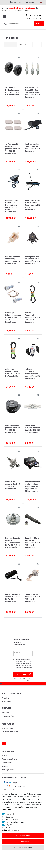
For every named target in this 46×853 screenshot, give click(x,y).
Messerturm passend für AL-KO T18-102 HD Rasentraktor (12, 485)
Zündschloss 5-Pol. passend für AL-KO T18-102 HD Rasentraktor (32, 597)
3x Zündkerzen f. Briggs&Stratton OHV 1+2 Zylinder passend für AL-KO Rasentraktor (32, 92)
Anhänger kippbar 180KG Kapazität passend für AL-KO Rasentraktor (32, 147)
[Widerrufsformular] (4, 743)
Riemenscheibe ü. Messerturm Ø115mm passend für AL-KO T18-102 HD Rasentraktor (12, 542)
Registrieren (6, 701)
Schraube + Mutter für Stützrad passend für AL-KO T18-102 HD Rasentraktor (32, 542)
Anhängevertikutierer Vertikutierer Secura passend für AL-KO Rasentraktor (32, 205)
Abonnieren (21, 674)
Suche (39, 23)
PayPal (9, 825)
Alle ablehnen (23, 842)
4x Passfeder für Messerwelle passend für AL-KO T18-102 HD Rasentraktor (12, 148)
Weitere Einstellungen (10, 830)
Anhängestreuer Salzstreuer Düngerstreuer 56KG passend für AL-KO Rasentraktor (12, 206)
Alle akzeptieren (23, 836)
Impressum (6, 739)
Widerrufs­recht (7, 728)
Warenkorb (6, 716)
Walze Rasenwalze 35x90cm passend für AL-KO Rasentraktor (12, 597)
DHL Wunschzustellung (15, 822)
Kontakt (5, 755)
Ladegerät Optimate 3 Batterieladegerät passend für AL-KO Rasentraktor (32, 373)
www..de (20, 9)
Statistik (9, 817)
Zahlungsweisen (8, 770)
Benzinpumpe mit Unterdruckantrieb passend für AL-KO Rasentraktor (32, 260)
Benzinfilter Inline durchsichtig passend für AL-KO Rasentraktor (12, 260)
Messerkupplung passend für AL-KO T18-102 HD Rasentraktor (12, 428)
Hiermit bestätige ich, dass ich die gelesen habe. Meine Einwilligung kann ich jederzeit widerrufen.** (24, 663)
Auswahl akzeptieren (23, 848)
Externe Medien (12, 820)
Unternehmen (7, 763)
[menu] (4, 16)
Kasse (13, 716)
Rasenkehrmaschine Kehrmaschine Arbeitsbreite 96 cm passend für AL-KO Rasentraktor (32, 486)
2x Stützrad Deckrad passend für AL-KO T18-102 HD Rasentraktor (12, 91)
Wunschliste (18, 57)
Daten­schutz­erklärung (10, 732)
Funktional (10, 827)
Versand (5, 766)
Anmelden (5, 698)
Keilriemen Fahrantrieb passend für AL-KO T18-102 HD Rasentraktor (32, 317)
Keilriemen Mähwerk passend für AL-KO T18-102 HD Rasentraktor (12, 372)
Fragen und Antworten (10, 759)
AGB (3, 735)
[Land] (41, 3)
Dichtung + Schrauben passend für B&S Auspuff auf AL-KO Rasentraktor (13, 317)
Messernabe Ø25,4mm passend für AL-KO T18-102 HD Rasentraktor (32, 428)
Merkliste (5, 712)
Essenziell (10, 814)
